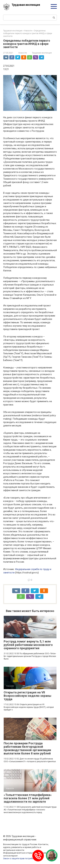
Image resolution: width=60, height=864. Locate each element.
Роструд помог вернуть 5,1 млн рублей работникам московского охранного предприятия (28, 645)
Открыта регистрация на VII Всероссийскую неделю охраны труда (27, 695)
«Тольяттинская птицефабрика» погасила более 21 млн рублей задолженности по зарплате (28, 798)
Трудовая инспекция (26, 4)
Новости (22, 53)
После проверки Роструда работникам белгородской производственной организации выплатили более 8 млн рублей (27, 748)
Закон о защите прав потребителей (21, 858)
